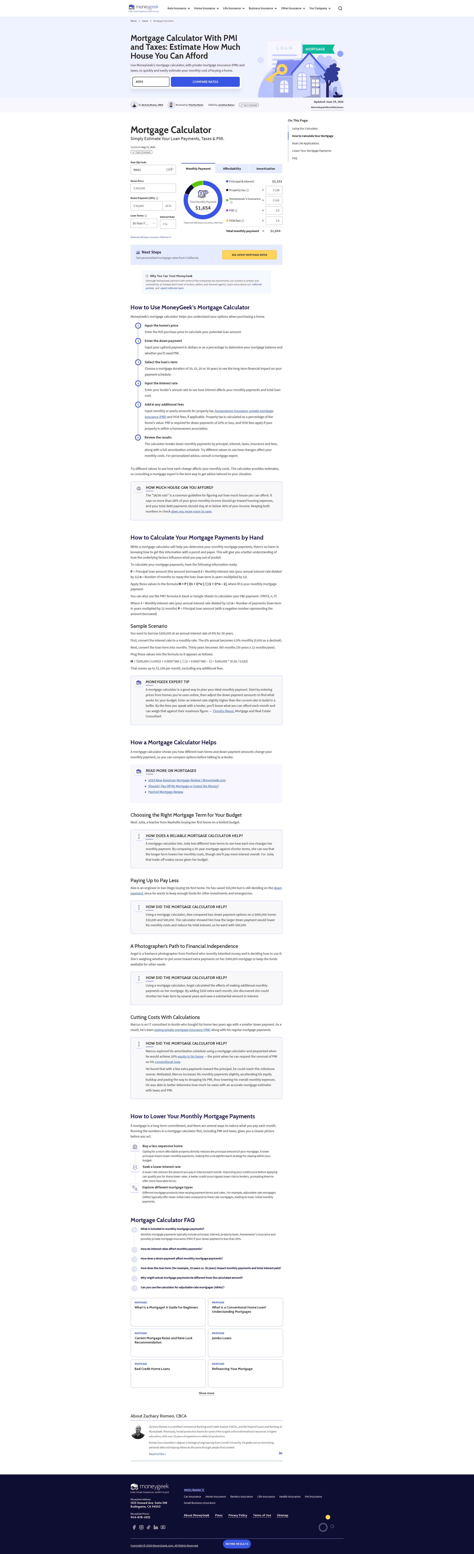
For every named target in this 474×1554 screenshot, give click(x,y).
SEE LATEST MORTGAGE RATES (249, 254)
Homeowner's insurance (245, 199)
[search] (340, 8)
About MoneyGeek (196, 1515)
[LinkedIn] (155, 1527)
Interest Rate (167, 217)
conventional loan (167, 1062)
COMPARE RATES (205, 82)
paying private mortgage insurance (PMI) (182, 1030)
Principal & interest (241, 181)
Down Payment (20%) (143, 198)
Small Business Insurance (200, 1503)
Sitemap (282, 1515)
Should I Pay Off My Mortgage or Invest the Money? (183, 786)
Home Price (137, 181)
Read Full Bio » (157, 1454)
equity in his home (190, 1056)
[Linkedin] (280, 1454)
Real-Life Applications (305, 143)
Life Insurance (266, 1496)
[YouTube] (163, 1527)
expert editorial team (172, 288)
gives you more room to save (191, 511)
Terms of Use (262, 1515)
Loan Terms (137, 215)
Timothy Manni (223, 711)
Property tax (237, 190)
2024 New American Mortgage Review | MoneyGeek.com (187, 780)
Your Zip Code (138, 162)
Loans (145, 20)
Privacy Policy (237, 1515)
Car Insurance (192, 1496)
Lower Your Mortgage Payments (311, 150)
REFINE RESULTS (237, 1544)
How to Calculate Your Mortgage (312, 136)
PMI (231, 210)
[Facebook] (134, 1527)
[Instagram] (141, 1527)
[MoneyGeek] (143, 8)
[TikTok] (148, 1527)
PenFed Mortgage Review (165, 792)
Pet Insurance (313, 1496)
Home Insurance (216, 1496)
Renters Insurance (241, 1496)
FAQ (294, 158)
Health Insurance (290, 1496)
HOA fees (235, 220)
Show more (206, 1393)
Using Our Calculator (305, 128)
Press (219, 1515)
